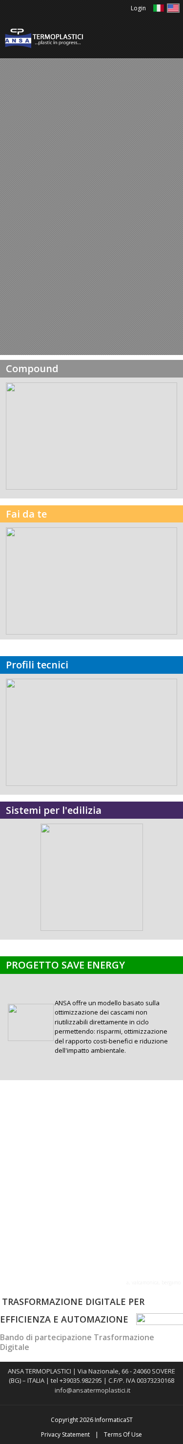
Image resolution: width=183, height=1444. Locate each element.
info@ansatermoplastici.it (92, 1390)
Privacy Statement (65, 1434)
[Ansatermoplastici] (44, 37)
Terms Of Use (123, 1434)
